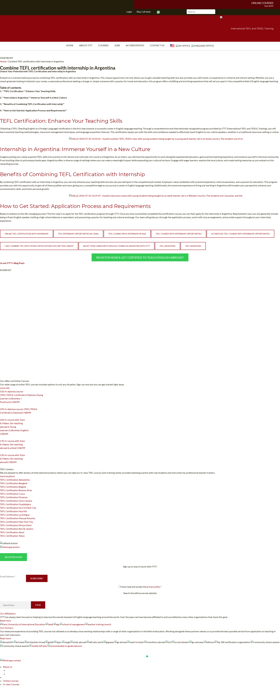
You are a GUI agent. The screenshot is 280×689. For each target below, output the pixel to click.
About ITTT (85, 45)
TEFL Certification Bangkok (13, 483)
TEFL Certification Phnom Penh (16, 525)
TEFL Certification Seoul (12, 532)
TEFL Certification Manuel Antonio (17, 518)
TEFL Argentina (167, 246)
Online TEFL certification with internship (26, 234)
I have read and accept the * (141, 586)
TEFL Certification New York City (16, 521)
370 (2, 416)
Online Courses (262, 2)
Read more (5, 620)
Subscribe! (36, 578)
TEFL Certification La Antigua (14, 514)
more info (5, 388)
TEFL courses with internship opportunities (179, 234)
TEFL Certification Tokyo (12, 535)
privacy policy (153, 586)
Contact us (157, 45)
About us (7, 666)
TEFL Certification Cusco (12, 493)
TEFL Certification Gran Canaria (16, 500)
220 (2, 437)
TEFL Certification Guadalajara (15, 504)
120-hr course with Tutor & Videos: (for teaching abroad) (12, 458)
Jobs (117, 45)
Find (38, 604)
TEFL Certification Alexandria (15, 479)
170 (2, 451)
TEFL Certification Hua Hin (13, 511)
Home (69, 45)
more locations (7, 476)
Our (8, 613)
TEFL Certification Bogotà (13, 486)
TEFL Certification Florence (13, 497)
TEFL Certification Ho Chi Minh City (18, 507)
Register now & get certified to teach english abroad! (140, 257)
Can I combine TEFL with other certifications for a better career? (39, 246)
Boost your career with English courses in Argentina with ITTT (116, 246)
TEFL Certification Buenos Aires (16, 490)
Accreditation (135, 45)
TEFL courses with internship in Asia (127, 234)
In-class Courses (11, 684)
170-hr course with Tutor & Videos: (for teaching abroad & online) (12, 444)
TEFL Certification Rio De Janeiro (16, 528)
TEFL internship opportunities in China (78, 234)
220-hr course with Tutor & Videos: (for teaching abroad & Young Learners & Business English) (14, 426)
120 (2, 466)
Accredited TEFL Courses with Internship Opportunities (240, 234)
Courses (103, 45)
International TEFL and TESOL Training (252, 28)
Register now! (13, 557)
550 (2, 405)
